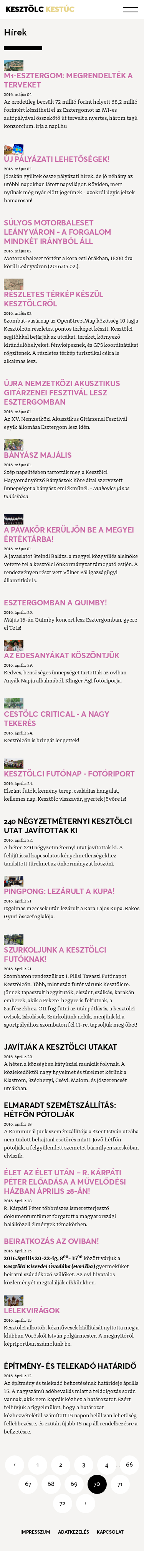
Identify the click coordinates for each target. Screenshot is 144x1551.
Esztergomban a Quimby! (55, 602)
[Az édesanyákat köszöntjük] (13, 645)
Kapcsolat (110, 1532)
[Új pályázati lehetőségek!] (13, 149)
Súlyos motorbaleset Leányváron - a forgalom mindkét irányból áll (57, 232)
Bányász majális (38, 455)
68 (51, 1483)
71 (120, 1483)
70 (97, 1483)
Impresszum (35, 1532)
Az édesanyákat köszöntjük (61, 655)
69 (74, 1483)
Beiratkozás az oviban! (51, 1241)
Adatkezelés (73, 1532)
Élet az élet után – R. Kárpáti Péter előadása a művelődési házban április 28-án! (65, 1182)
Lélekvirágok (32, 1310)
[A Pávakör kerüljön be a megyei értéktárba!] (13, 519)
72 (62, 1503)
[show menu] (130, 9)
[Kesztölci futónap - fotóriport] (13, 763)
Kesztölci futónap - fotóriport (69, 773)
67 (28, 1483)
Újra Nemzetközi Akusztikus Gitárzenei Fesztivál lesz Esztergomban (62, 393)
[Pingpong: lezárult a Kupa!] (13, 881)
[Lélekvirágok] (13, 1300)
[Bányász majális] (13, 444)
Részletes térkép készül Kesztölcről (53, 299)
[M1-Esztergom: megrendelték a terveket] (13, 65)
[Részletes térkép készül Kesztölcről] (13, 284)
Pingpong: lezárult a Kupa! (59, 891)
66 (129, 1464)
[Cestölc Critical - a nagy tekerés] (13, 703)
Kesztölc (40, 9)
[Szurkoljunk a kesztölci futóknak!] (13, 939)
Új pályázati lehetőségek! (57, 159)
